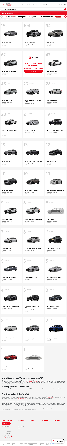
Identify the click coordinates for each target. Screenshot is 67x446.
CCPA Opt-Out (42, 443)
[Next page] (65, 16)
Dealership (57, 420)
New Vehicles (21, 423)
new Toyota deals (13, 380)
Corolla (35, 381)
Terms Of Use (13, 443)
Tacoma (30, 381)
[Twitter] (8, 436)
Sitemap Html (21, 443)
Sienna (40, 381)
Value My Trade (45, 425)
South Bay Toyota (3, 443)
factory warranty (19, 388)
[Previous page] (1, 16)
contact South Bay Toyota (21, 398)
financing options (40, 396)
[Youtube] (11, 436)
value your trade (50, 397)
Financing (45, 420)
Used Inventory (21, 425)
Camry (27, 381)
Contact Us (7, 423)
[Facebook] (3, 436)
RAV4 (33, 381)
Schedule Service (33, 423)
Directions (56, 425)
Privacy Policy (8, 443)
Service (32, 420)
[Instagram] (5, 436)
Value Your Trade (33, 71)
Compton (23, 380)
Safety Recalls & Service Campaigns (32, 443)
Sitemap (17, 443)
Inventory (21, 420)
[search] (65, 4)
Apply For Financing (46, 423)
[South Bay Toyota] (7, 4)
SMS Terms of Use (57, 426)
